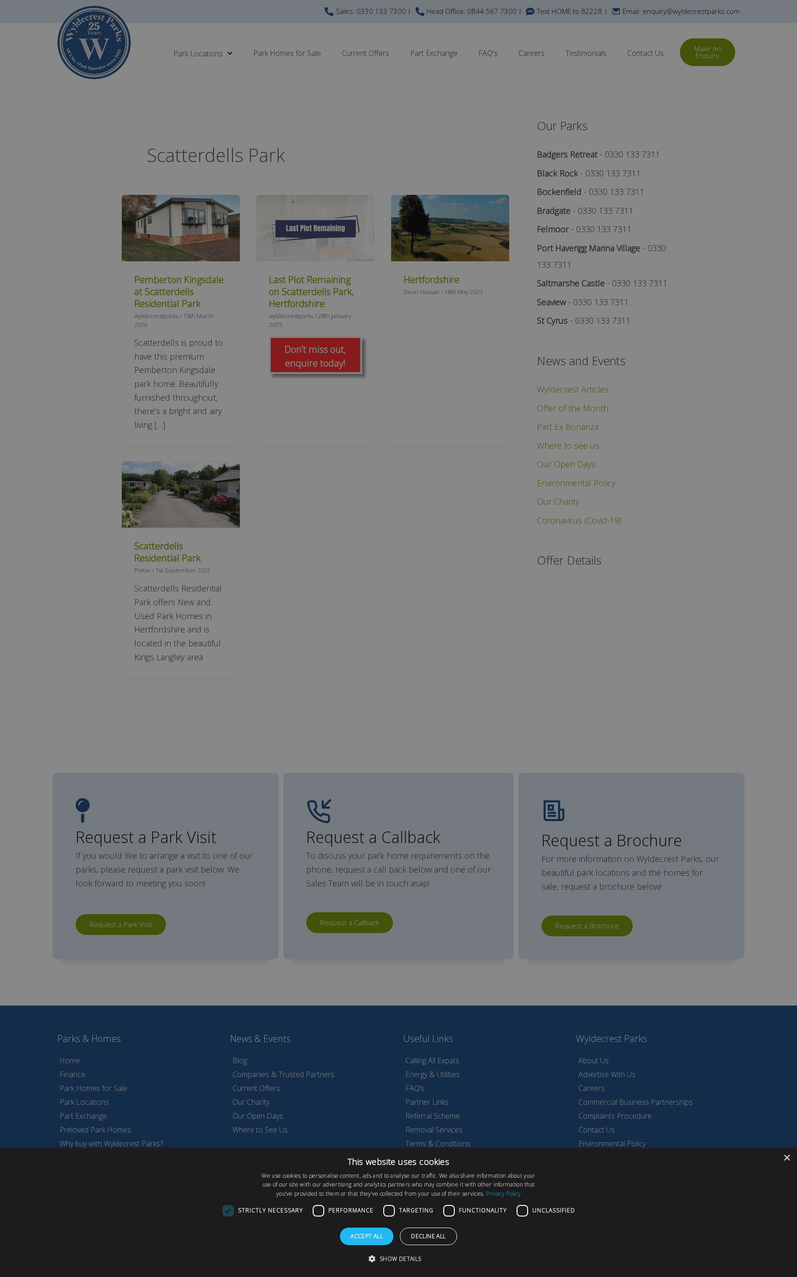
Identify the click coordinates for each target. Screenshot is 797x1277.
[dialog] (398, 1212)
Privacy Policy (503, 1194)
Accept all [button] (367, 1236)
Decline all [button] (428, 1236)
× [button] (786, 1158)
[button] (398, 1259)
